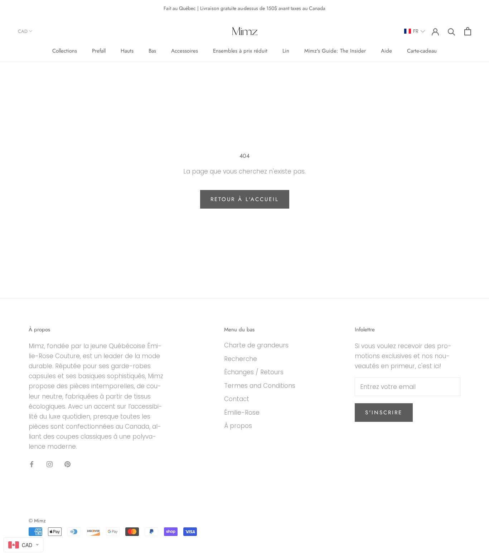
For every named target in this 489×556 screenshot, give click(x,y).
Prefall (99, 51)
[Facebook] (32, 464)
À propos (238, 425)
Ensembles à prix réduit (240, 51)
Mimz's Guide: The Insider (335, 51)
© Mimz (37, 520)
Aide (386, 51)
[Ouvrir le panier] (467, 31)
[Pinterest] (67, 464)
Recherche (240, 359)
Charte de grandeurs (256, 345)
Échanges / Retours (254, 372)
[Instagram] (50, 464)
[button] (414, 31)
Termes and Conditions (259, 385)
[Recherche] (451, 31)
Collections (64, 51)
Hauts (127, 51)
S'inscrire (383, 412)
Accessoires (184, 51)
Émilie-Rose (242, 412)
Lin (285, 51)
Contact (236, 399)
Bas (152, 51)
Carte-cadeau (422, 51)
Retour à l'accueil (244, 199)
